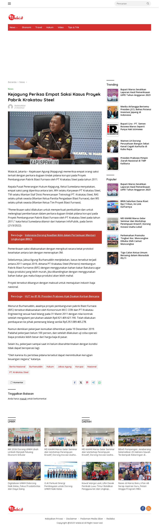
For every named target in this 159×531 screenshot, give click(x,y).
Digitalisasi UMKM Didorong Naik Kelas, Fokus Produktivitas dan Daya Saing (24, 486)
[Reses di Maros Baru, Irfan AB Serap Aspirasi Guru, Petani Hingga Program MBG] (134, 471)
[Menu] (10, 3)
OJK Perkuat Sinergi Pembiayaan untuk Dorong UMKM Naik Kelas (58, 486)
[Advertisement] (79, 54)
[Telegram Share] (93, 382)
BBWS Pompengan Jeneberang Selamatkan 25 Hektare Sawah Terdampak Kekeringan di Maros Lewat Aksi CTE (134, 452)
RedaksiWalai (19, 105)
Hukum (49, 27)
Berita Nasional (17, 366)
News (12, 27)
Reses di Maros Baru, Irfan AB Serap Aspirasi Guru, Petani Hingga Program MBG (133, 486)
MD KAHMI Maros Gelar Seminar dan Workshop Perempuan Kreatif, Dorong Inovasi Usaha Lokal (60, 452)
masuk (23, 398)
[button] (148, 3)
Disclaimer (71, 518)
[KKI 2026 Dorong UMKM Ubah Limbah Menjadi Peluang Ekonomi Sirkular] (24, 437)
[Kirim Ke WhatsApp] (99, 382)
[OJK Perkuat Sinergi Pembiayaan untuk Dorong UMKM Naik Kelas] (60, 471)
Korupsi (79, 366)
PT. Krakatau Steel (18, 372)
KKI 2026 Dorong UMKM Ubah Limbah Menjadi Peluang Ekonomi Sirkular (23, 452)
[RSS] (148, 508)
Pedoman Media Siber (91, 518)
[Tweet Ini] (81, 382)
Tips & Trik (73, 27)
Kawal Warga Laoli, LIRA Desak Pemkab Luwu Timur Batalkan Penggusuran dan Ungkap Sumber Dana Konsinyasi (98, 486)
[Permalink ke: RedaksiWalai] (10, 106)
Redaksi (111, 518)
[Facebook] (142, 508)
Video (61, 27)
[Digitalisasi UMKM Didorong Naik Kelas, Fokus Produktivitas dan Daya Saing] (24, 471)
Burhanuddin (36, 366)
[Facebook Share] (74, 382)
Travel (38, 27)
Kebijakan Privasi (54, 518)
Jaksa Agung (64, 366)
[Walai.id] (15, 16)
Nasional (91, 366)
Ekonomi (26, 27)
